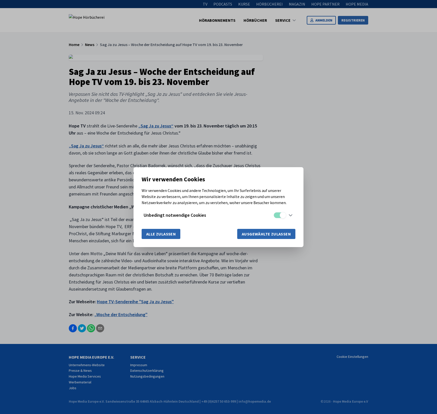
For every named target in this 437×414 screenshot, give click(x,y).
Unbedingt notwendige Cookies (175, 215)
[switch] (280, 215)
